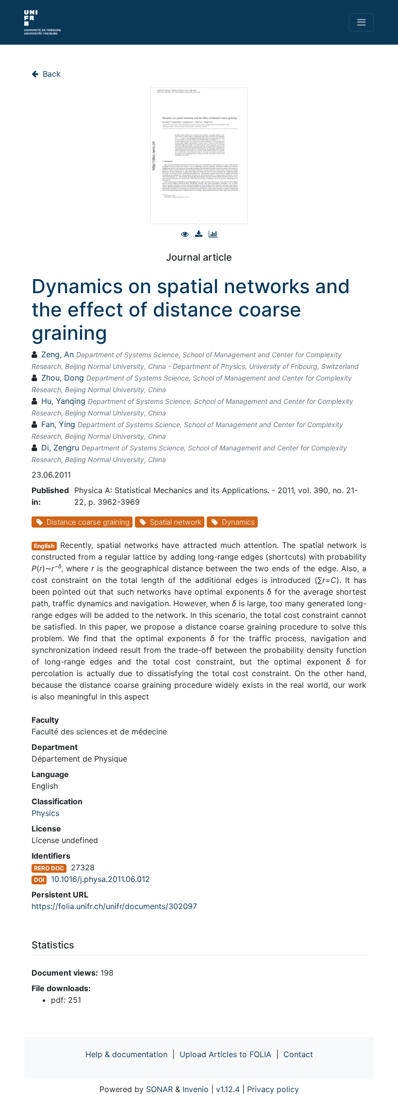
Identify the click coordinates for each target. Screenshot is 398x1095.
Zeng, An (57, 354)
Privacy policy (273, 1089)
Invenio (195, 1089)
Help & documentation (126, 1054)
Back (50, 74)
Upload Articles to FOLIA (225, 1054)
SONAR (159, 1089)
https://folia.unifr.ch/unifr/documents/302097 (114, 906)
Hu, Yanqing (63, 401)
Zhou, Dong (62, 377)
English (44, 545)
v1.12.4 (228, 1089)
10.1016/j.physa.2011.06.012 (100, 879)
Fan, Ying (58, 424)
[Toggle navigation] (361, 22)
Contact (298, 1054)
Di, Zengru (60, 447)
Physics (45, 813)
